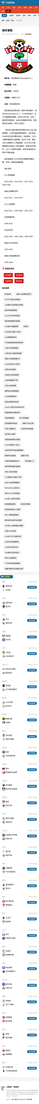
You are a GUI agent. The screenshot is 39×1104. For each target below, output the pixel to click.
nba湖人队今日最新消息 (13, 536)
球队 (8, 11)
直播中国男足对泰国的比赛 (14, 569)
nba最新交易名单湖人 (12, 552)
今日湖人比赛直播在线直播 (14, 525)
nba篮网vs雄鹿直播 (11, 326)
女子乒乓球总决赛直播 (12, 299)
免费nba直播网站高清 (23, 294)
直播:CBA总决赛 (27, 423)
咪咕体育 (19, 275)
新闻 (7, 20)
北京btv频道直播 (10, 385)
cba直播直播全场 (10, 337)
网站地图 (29, 1099)
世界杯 (18, 15)
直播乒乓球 (24, 455)
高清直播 (8, 275)
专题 (3, 11)
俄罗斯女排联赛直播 (12, 391)
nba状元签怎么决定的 (12, 364)
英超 (19, 7)
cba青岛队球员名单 (11, 547)
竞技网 (26, 326)
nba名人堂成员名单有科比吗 (14, 407)
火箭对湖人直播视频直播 (13, 353)
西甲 (29, 15)
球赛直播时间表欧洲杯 (12, 412)
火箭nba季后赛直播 (11, 348)
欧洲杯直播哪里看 (11, 310)
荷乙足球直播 (23, 418)
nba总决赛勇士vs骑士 (12, 445)
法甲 (34, 15)
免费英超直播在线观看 (12, 439)
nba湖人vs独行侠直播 (12, 499)
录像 (25, 7)
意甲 (24, 15)
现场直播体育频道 (11, 423)
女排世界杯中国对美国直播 (14, 450)
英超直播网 (28, 34)
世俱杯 (11, 15)
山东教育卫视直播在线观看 (14, 305)
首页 (3, 7)
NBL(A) (4, 665)
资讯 (36, 7)
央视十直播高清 (10, 429)
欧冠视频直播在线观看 (12, 321)
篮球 (14, 7)
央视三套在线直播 (11, 472)
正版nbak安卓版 (10, 531)
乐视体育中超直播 (27, 429)
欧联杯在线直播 (10, 455)
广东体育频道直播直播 (12, 563)
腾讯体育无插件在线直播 (13, 520)
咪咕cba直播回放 (10, 558)
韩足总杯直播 (25, 504)
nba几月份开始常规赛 (12, 315)
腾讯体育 (19, 281)
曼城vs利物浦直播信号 (12, 359)
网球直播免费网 (10, 504)
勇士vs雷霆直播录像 (12, 515)
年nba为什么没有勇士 (12, 488)
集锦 (30, 7)
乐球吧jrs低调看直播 (12, 375)
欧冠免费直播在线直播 (12, 466)
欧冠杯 (4, 681)
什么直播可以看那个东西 (13, 477)
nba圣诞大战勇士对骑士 (13, 332)
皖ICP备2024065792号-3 (19, 1099)
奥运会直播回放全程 (12, 402)
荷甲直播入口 (29, 461)
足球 (8, 7)
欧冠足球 (8, 294)
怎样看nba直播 (10, 434)
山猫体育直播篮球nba (12, 461)
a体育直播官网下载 (11, 380)
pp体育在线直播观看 (12, 542)
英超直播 (16, 1087)
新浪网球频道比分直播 (12, 509)
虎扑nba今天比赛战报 (12, 493)
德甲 (3, 897)
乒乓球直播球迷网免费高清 (14, 342)
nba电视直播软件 (11, 396)
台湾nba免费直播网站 (12, 482)
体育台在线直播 (10, 369)
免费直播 (8, 281)
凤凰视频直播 (9, 418)
